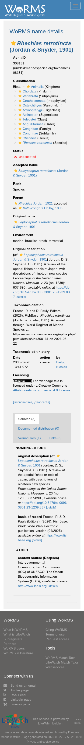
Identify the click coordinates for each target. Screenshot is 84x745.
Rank (17, 183)
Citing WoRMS (56, 630)
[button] (13, 43)
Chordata (29, 91)
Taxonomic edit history (31, 351)
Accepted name (25, 165)
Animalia (37, 86)
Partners (10, 644)
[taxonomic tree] (23, 402)
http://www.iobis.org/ (33, 586)
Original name (24, 216)
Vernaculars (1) (29, 438)
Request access (57, 639)
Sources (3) (26, 419)
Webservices (55, 667)
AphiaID (19, 57)
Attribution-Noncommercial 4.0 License (41, 390)
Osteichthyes (32, 105)
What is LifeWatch (17, 634)
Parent (18, 197)
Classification (24, 81)
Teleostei (29, 119)
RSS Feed (18, 695)
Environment (23, 235)
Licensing (21, 375)
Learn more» (77, 721)
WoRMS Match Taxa (61, 658)
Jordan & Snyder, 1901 (43, 463)
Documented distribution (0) (38, 428)
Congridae (30, 129)
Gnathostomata (34, 100)
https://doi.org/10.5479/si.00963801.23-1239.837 (41, 292)
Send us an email (23, 685)
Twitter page (19, 690)
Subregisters (13, 639)
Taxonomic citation (28, 305)
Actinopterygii (32, 110)
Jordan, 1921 (35, 203)
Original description (29, 249)
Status (18, 151)
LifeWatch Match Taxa (62, 662)
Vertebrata (30, 96)
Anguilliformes (33, 124)
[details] (21, 297)
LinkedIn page (21, 699)
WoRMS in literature (18, 653)
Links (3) (55, 438)
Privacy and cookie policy (43, 741)
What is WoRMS (16, 630)
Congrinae (30, 133)
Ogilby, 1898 (43, 208)
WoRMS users (14, 648)
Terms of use (55, 634)
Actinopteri (30, 115)
